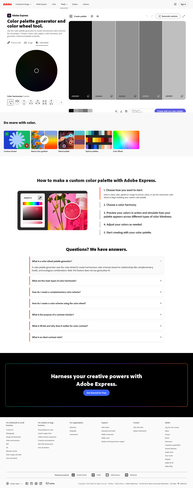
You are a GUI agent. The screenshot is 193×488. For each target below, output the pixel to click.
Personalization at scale (45, 430)
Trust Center (169, 456)
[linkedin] (40, 483)
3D (7, 448)
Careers (167, 434)
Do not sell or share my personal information (154, 484)
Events (167, 438)
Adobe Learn (105, 438)
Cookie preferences (131, 484)
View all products (11, 458)
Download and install (108, 431)
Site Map (173, 484)
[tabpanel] (36, 76)
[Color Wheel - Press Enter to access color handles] (36, 71)
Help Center (105, 427)
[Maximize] (184, 16)
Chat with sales (138, 427)
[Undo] (147, 16)
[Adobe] (7, 4)
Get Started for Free (96, 392)
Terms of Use (119, 484)
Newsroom (168, 441)
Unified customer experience (47, 437)
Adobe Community (107, 434)
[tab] (14, 43)
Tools (63, 4)
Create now (17, 140)
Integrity (168, 459)
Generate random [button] (170, 16)
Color (54, 4)
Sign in (183, 4)
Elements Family (11, 451)
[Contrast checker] (92, 16)
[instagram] (31, 483)
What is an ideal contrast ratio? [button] (47, 337)
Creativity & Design (22, 4)
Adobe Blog (168, 466)
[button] (175, 4)
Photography (10, 433)
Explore (75, 4)
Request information (139, 431)
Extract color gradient (39, 151)
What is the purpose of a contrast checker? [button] (53, 314)
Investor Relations (171, 449)
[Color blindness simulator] (98, 16)
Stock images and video (13, 455)
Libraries (86, 4)
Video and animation (13, 440)
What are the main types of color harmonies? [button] (54, 280)
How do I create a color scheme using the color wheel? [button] (59, 303)
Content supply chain (44, 433)
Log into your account (172, 427)
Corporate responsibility (173, 445)
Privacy (111, 484)
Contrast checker (10, 151)
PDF (7, 444)
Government (74, 434)
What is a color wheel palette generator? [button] (52, 261)
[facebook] (27, 483)
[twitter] (36, 483)
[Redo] (152, 16)
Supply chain (169, 452)
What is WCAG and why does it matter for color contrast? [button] (60, 325)
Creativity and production (46, 440)
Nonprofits (73, 431)
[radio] (10, 102)
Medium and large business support (113, 441)
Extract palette (63, 151)
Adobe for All (169, 463)
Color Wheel (118, 151)
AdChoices (183, 484)
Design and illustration (13, 437)
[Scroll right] (61, 102)
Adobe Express (41, 4)
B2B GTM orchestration (45, 444)
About (167, 431)
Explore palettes (92, 151)
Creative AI (9, 430)
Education (73, 427)
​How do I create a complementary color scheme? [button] (56, 292)
